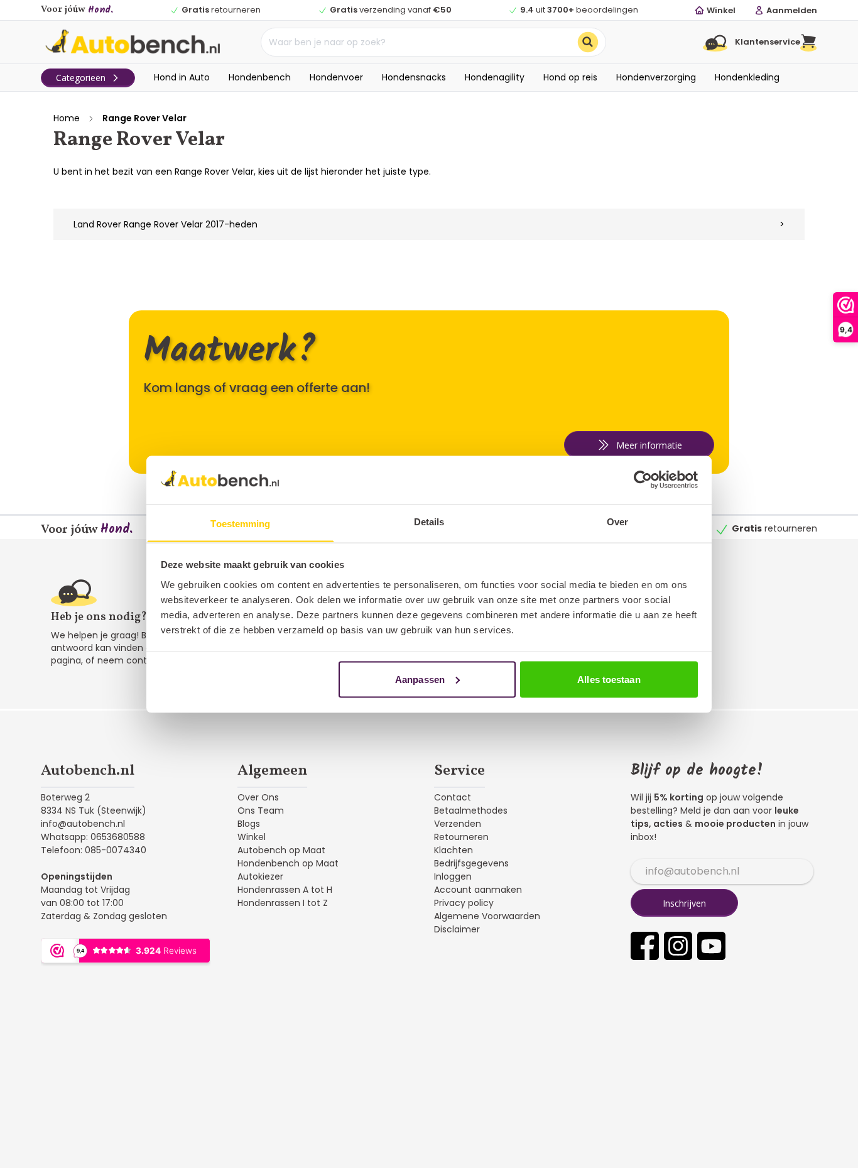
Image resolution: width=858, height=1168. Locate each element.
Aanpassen (420, 679)
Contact (452, 797)
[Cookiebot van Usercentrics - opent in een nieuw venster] (643, 479)
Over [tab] (617, 521)
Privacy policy (464, 903)
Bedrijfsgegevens (471, 863)
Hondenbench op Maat (288, 863)
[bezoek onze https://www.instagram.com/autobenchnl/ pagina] (678, 946)
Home (66, 118)
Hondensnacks (414, 77)
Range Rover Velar (144, 118)
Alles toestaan (608, 679)
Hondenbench (260, 77)
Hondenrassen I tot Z (282, 903)
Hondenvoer (336, 77)
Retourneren (461, 837)
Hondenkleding (747, 77)
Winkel (251, 837)
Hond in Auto (182, 77)
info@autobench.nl (83, 823)
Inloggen (453, 876)
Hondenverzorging (656, 77)
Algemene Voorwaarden (487, 916)
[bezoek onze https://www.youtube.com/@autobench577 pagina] (711, 946)
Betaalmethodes (471, 810)
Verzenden (457, 823)
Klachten (453, 850)
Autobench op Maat (281, 850)
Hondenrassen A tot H (284, 889)
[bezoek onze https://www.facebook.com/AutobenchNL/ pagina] (645, 946)
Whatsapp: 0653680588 (93, 837)
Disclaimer (457, 929)
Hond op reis (570, 77)
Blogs (248, 823)
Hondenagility (494, 77)
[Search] (587, 42)
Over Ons (258, 797)
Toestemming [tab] (240, 523)
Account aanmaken (478, 889)
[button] (808, 42)
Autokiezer (260, 876)
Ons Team (260, 810)
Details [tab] (429, 521)
